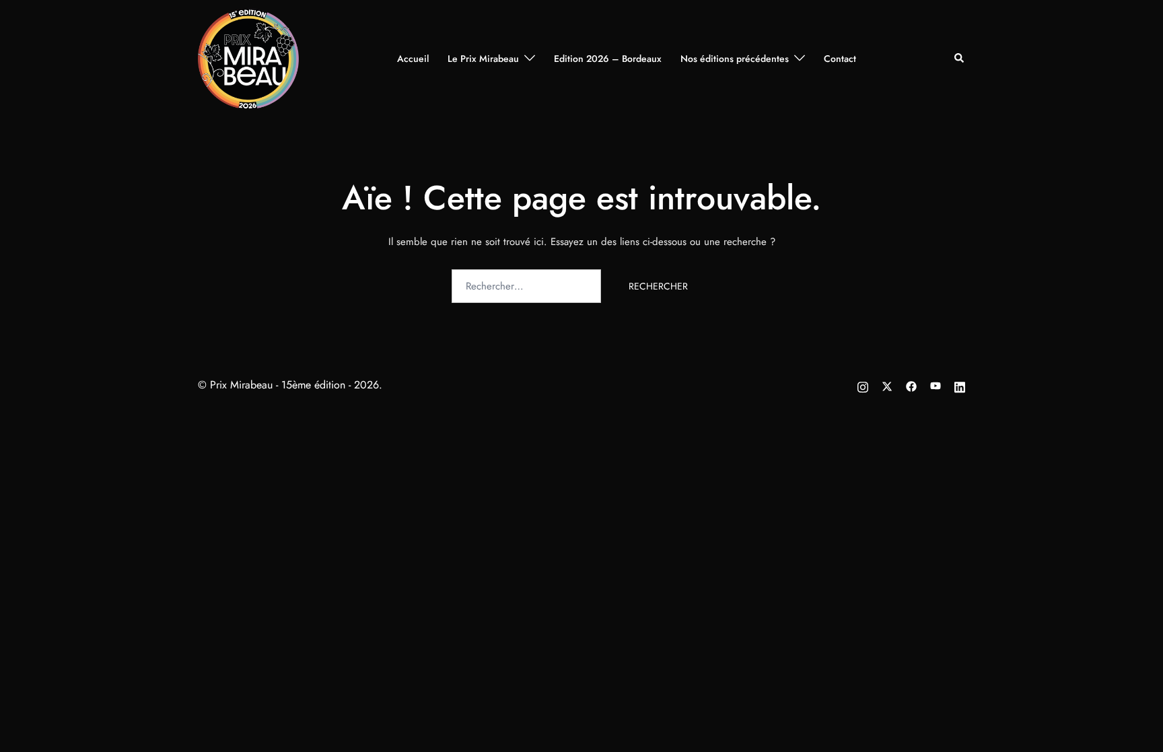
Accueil (413, 58)
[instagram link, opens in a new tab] (862, 384)
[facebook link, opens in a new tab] (911, 384)
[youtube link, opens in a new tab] (935, 384)
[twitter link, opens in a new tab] (887, 384)
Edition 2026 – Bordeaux (608, 58)
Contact (840, 58)
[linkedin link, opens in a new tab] (959, 384)
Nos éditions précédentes (734, 58)
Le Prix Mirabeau (483, 58)
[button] (959, 59)
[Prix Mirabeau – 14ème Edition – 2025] (248, 57)
